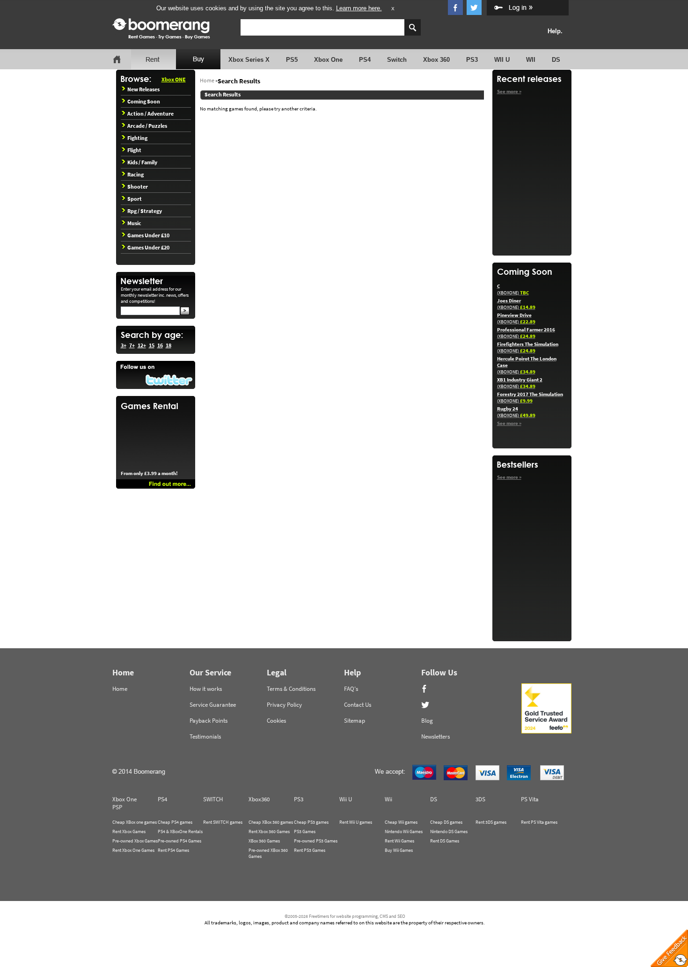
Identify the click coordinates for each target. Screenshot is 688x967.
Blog (427, 721)
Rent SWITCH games (222, 822)
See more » (509, 91)
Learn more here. (359, 8)
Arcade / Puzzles (147, 125)
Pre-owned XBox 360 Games (268, 853)
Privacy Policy (284, 705)
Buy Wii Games (399, 850)
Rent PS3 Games (309, 850)
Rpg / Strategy (144, 210)
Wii (388, 799)
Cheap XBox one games (134, 822)
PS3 (472, 59)
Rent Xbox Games (129, 831)
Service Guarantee (213, 705)
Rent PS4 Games (173, 850)
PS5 (292, 59)
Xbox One (328, 59)
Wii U (345, 799)
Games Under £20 (148, 247)
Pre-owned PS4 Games (179, 841)
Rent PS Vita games (539, 822)
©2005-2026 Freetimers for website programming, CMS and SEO (345, 916)
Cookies (276, 721)
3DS (480, 799)
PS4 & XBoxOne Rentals (180, 831)
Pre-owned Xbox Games (135, 841)
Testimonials (205, 736)
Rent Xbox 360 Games (269, 831)
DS (556, 59)
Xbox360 (259, 799)
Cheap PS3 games (311, 822)
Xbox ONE (173, 79)
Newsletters (435, 736)
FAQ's (351, 689)
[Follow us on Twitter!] (155, 375)
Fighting (137, 137)
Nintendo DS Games (449, 831)
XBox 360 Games (264, 841)
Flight (134, 150)
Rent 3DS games (491, 822)
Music (134, 223)
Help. (555, 31)
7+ (132, 345)
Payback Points (208, 721)
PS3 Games (304, 831)
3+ (123, 345)
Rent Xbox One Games (133, 850)
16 (160, 345)
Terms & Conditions (291, 689)
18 (168, 345)
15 (151, 345)
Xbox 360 (436, 59)
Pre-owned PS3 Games (315, 841)
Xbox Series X (249, 59)
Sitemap (354, 721)
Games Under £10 (148, 235)
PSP (117, 807)
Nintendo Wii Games (404, 831)
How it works (206, 689)
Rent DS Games (444, 841)
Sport (134, 198)
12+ (142, 345)
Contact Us (357, 705)
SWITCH (213, 799)
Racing (135, 174)
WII (530, 59)
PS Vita (530, 799)
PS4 (365, 59)
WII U (502, 59)
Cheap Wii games (401, 822)
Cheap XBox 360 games (271, 822)
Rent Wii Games (399, 841)
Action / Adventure (150, 113)
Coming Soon (143, 101)
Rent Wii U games (355, 822)
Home (207, 80)
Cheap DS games (446, 822)
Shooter (137, 186)
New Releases (143, 89)
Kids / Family (142, 162)
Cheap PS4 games (175, 822)
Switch (397, 59)
